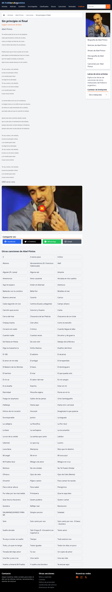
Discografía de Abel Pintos (96, 57)
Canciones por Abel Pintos (96, 65)
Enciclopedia (32, 6)
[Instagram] (81, 577)
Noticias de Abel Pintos (97, 45)
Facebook (11, 241)
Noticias (13, 6)
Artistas (4, 6)
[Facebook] (77, 577)
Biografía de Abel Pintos (97, 40)
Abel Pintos (19, 15)
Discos (53, 6)
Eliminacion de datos (46, 587)
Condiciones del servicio (48, 585)
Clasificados (44, 6)
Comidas (42, 579)
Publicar (81, 6)
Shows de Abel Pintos (96, 50)
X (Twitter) (31, 241)
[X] (86, 577)
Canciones (62, 6)
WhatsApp (51, 241)
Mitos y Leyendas (45, 577)
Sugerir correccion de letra (11, 25)
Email (69, 241)
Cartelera (21, 6)
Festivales (72, 6)
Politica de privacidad (47, 582)
